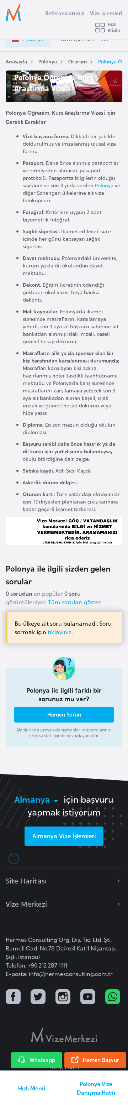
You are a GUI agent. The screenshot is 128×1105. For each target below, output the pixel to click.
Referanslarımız (64, 13)
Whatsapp (42, 1060)
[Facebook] (13, 997)
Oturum (77, 61)
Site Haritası (26, 880)
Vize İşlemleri (106, 13)
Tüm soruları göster (74, 602)
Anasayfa (16, 61)
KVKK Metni (64, 1066)
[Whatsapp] (112, 997)
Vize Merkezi (26, 903)
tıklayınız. (60, 631)
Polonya (47, 61)
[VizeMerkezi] (64, 1035)
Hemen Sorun (64, 714)
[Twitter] (38, 997)
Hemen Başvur (101, 1060)
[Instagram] (62, 997)
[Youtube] (87, 997)
